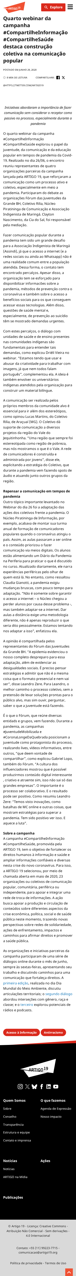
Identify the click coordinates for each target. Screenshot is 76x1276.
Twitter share (63, 77)
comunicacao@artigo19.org (38, 1252)
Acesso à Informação (21, 1032)
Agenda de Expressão (56, 1109)
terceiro (26, 1004)
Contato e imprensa (17, 1140)
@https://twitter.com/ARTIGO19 (23, 85)
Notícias (9, 1169)
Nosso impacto (51, 1117)
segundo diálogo (58, 994)
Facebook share (58, 77)
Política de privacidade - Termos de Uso (38, 1263)
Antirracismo (53, 1032)
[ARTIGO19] (14, 7)
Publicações (13, 1197)
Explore (56, 7)
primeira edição (15, 983)
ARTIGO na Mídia (15, 1177)
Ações (45, 1160)
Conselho (9, 1117)
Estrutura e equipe (16, 1132)
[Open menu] (70, 7)
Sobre (7, 1109)
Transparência (13, 1125)
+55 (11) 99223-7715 (43, 1248)
